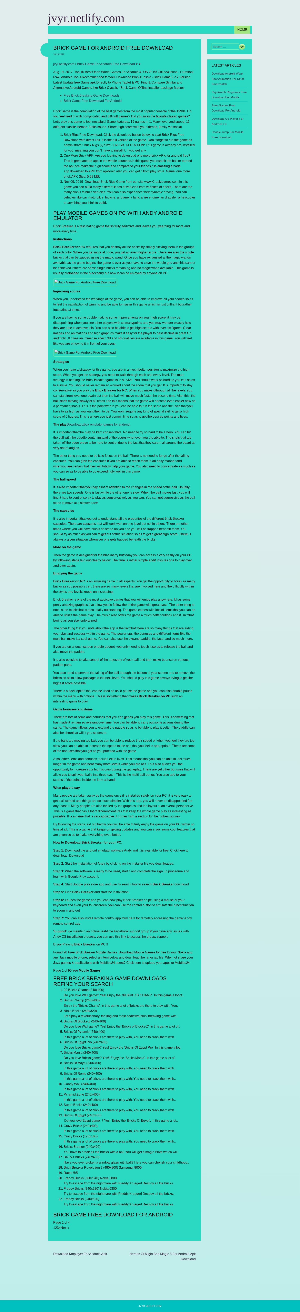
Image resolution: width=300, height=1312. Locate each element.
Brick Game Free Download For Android (93, 101)
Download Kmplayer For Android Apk (80, 1254)
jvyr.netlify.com (86, 18)
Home (242, 29)
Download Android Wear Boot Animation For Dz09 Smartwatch (228, 79)
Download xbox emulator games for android (98, 424)
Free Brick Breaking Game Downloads (91, 95)
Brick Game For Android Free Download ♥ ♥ (109, 64)
